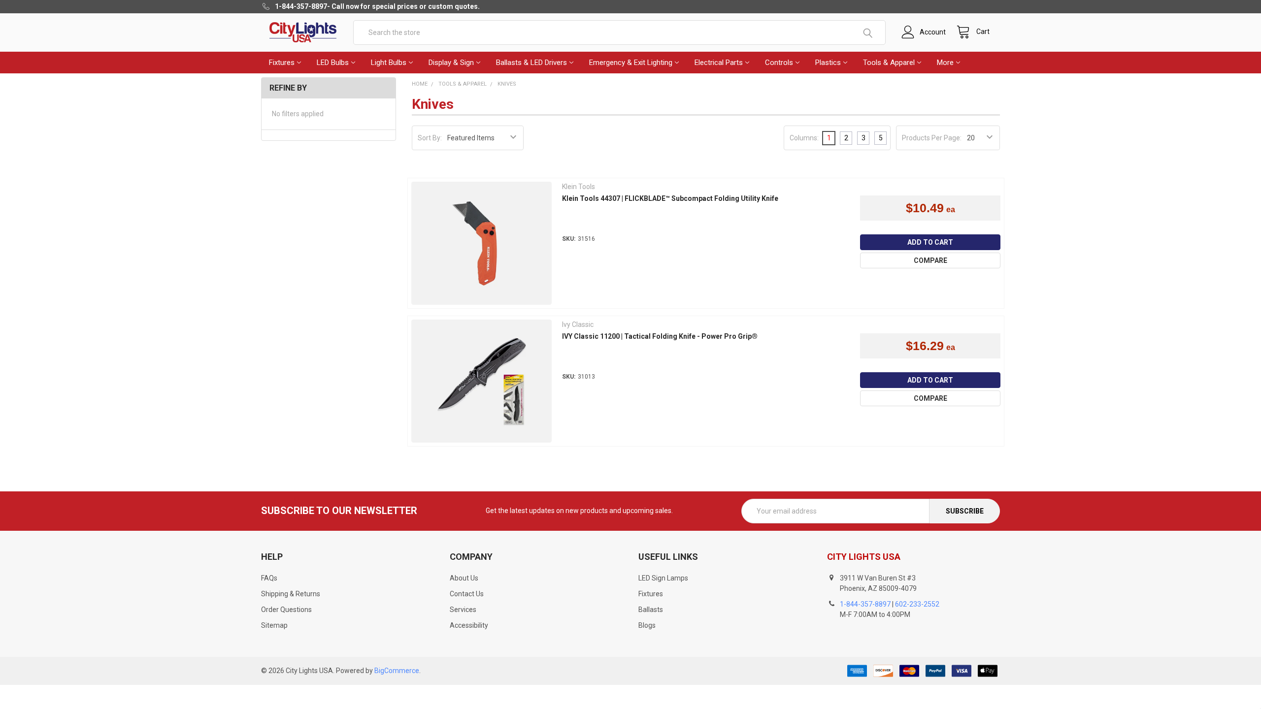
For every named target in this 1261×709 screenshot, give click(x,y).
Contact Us (467, 594)
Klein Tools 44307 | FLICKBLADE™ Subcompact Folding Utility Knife (670, 198)
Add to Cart (930, 242)
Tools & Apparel (889, 62)
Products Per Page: (932, 138)
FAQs (269, 578)
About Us (464, 578)
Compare (930, 260)
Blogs (647, 625)
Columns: (804, 138)
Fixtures (282, 62)
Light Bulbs (388, 62)
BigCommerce (396, 671)
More (945, 62)
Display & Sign (451, 62)
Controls (779, 62)
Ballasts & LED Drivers (531, 62)
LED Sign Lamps (663, 578)
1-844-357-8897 (865, 604)
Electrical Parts (719, 62)
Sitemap (274, 625)
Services (463, 609)
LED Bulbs (333, 62)
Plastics (828, 62)
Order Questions (286, 609)
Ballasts (650, 609)
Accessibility (469, 625)
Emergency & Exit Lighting (630, 62)
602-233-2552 (917, 604)
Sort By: (430, 138)
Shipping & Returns (290, 594)
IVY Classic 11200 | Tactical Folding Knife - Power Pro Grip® (660, 336)
